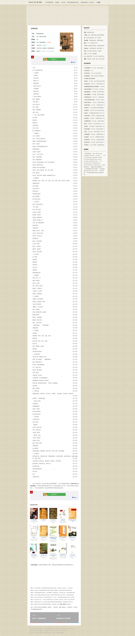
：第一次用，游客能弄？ (90, 53)
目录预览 (49, 42)
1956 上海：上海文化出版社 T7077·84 (94, 131)
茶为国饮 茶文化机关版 (72, 520)
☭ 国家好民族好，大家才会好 (87, 2)
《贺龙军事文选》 (88, 153)
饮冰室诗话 (43, 520)
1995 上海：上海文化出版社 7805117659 (97, 121)
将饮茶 (34, 537)
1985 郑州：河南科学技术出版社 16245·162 (97, 115)
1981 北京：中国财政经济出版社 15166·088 (96, 137)
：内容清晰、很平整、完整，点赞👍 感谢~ (94, 59)
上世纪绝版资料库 (49, 2)
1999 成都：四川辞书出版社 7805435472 (97, 91)
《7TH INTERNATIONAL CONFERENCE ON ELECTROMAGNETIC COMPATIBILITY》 (93, 163)
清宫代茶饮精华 (63, 537)
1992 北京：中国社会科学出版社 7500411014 (98, 102)
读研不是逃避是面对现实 (73, 2)
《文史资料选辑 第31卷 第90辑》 (91, 168)
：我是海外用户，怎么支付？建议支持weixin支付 (96, 56)
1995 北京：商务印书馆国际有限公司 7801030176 (101, 99)
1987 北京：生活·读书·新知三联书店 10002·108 (97, 81)
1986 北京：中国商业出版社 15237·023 (96, 134)
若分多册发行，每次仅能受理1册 (47, 51)
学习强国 (63, 2)
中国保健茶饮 (34, 520)
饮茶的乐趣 (72, 555)
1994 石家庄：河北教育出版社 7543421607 (96, 126)
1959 (88, 70)
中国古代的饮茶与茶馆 (53, 555)
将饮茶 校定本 (63, 555)
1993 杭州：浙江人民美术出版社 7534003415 (97, 110)
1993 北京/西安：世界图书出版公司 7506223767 (97, 145)
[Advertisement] (67, 15)
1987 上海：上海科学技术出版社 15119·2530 (97, 139)
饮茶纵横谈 (63, 520)
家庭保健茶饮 (72, 537)
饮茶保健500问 (44, 555)
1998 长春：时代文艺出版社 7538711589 (96, 142)
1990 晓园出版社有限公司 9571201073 (95, 113)
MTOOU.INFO (43, 632)
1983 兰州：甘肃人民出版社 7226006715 (96, 129)
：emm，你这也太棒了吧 (90, 43)
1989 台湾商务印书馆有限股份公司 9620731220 (97, 107)
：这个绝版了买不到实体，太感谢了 (93, 51)
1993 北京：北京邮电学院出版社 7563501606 (102, 86)
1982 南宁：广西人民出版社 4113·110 (94, 123)
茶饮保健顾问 (34, 555)
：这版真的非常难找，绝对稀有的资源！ (94, 45)
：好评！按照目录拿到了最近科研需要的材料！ (96, 35)
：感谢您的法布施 (89, 32)
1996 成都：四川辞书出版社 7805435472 (97, 94)
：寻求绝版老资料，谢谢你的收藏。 (94, 40)
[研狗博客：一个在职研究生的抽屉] (35, 2)
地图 (62, 632)
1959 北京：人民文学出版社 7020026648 (96, 83)
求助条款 (57, 2)
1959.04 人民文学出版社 (93, 73)
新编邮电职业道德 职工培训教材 (53, 538)
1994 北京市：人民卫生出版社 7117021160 (98, 89)
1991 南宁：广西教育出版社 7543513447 (96, 118)
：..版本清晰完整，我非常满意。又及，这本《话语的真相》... (99, 48)
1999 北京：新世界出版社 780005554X (96, 67)
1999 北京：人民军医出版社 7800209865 (97, 97)
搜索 (99, 2)
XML (60, 632)
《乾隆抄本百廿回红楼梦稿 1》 (97, 167)
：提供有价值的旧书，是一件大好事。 (93, 37)
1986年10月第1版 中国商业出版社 (95, 75)
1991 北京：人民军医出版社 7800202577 (96, 105)
